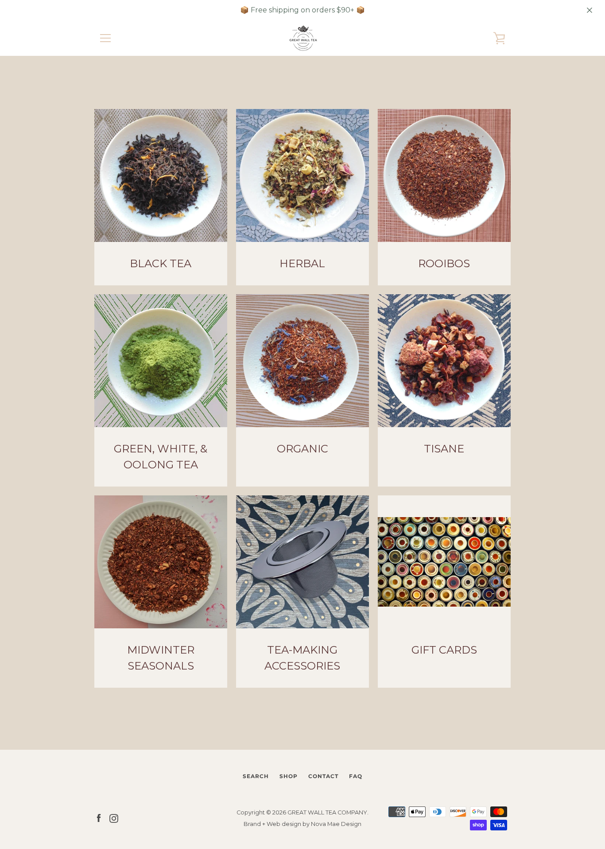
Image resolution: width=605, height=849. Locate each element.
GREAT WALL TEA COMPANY (327, 812)
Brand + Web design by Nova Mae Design (302, 824)
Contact (323, 776)
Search (256, 776)
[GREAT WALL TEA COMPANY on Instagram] (113, 818)
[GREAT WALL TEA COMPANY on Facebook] (98, 818)
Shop (288, 776)
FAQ (355, 776)
